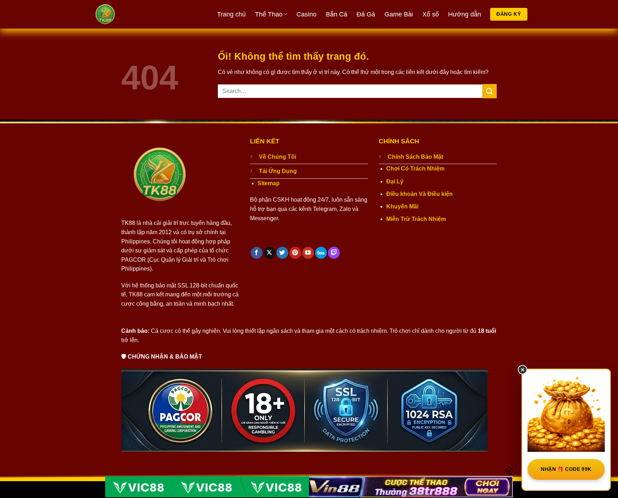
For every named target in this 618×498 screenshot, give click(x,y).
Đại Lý (394, 181)
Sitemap (269, 183)
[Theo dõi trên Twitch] (334, 253)
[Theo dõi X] (269, 253)
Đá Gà (366, 14)
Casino (306, 14)
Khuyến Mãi (402, 206)
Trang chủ (231, 14)
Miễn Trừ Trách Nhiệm (416, 219)
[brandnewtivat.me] (132, 14)
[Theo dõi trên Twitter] (282, 253)
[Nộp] (489, 91)
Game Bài (398, 14)
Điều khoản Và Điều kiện (419, 194)
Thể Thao (269, 14)
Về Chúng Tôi (277, 157)
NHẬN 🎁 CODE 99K (566, 469)
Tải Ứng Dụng (278, 171)
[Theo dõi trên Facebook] (257, 253)
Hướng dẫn (464, 14)
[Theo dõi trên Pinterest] (295, 253)
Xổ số (430, 14)
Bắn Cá (336, 14)
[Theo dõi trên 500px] (321, 253)
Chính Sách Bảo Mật (415, 157)
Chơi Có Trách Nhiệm (415, 169)
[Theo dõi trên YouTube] (308, 253)
